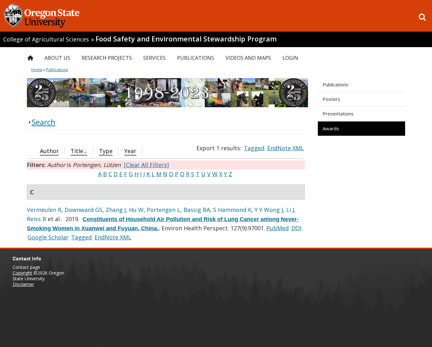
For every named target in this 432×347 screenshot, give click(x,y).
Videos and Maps (248, 57)
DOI (296, 228)
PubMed (277, 228)
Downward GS (83, 210)
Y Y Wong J (269, 210)
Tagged (254, 148)
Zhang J (116, 210)
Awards (331, 128)
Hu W (136, 210)
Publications (336, 84)
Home (36, 69)
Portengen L (163, 210)
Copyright (22, 273)
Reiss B (36, 219)
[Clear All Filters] (146, 165)
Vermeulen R (44, 210)
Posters (331, 99)
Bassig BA (196, 210)
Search (43, 122)
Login (290, 57)
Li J (290, 210)
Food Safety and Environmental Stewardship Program (186, 38)
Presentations (338, 113)
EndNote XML (285, 148)
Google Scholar (48, 237)
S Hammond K (232, 210)
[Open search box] (422, 17)
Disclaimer (23, 284)
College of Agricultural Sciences (46, 39)
